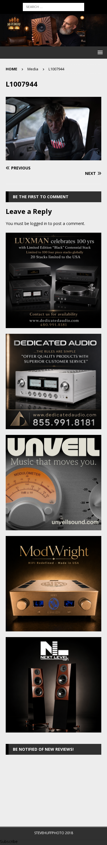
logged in (38, 223)
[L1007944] (53, 157)
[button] (99, 52)
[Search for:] (53, 6)
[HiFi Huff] (53, 43)
